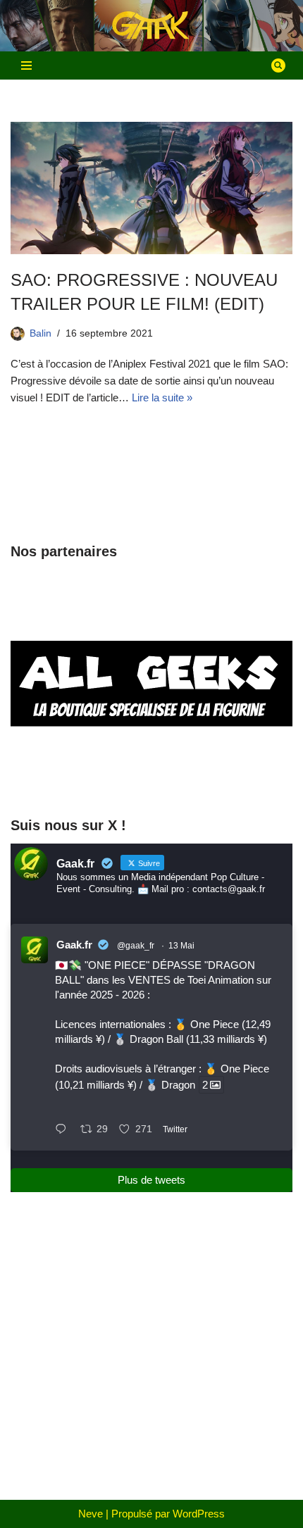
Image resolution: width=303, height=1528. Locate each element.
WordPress (199, 1514)
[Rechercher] (278, 65)
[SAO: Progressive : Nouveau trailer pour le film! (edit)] (151, 188)
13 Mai (181, 946)
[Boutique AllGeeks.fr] (151, 777)
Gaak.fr (74, 945)
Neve (90, 1514)
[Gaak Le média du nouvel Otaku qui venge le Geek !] (151, 26)
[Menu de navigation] (26, 65)
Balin (40, 333)
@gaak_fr (135, 946)
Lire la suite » (162, 397)
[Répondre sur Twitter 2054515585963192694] (64, 1130)
